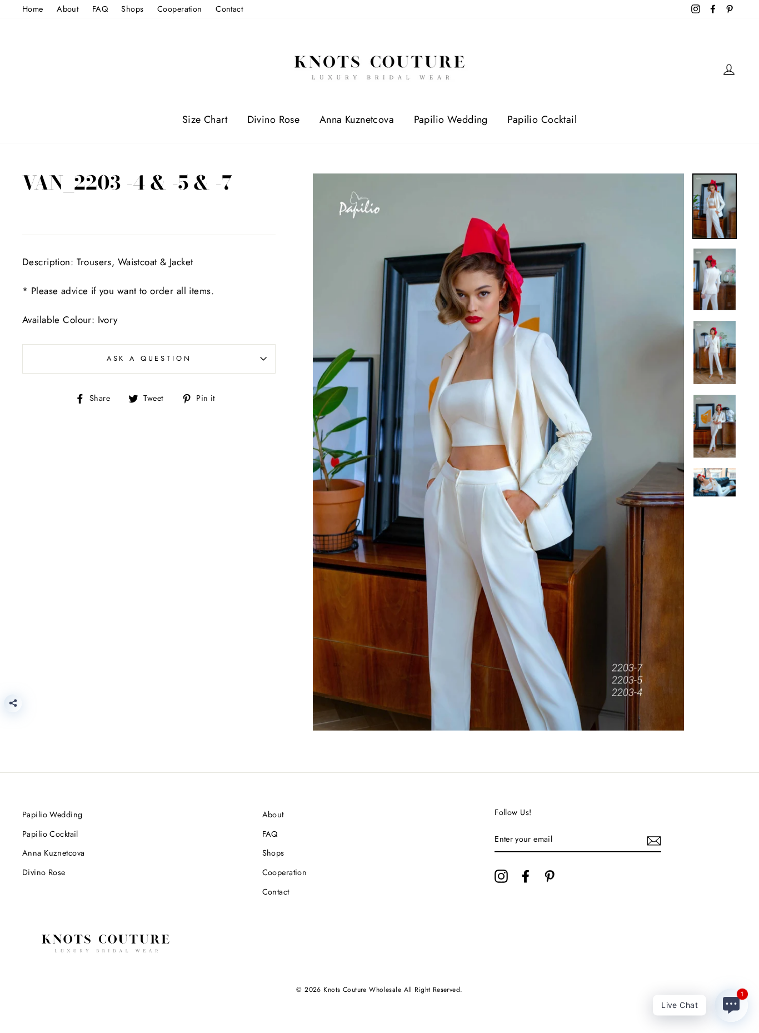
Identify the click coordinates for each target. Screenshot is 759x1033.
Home (32, 8)
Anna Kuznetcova (356, 119)
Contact (229, 8)
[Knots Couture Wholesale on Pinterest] (549, 876)
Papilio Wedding (451, 119)
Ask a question (149, 358)
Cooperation (179, 8)
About (67, 8)
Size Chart (204, 119)
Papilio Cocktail (542, 119)
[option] (498, 452)
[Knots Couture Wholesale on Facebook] (525, 876)
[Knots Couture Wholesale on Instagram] (501, 876)
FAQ (100, 8)
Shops (132, 8)
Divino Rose (273, 119)
